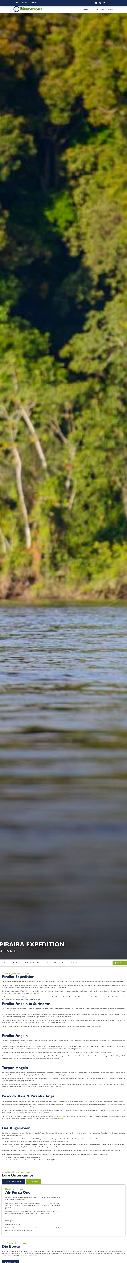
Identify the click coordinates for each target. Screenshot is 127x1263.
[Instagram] (100, 3)
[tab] (13, 1181)
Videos (16, 2)
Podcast (24, 2)
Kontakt (33, 2)
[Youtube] (104, 3)
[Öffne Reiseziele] (89, 9)
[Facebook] (96, 3)
